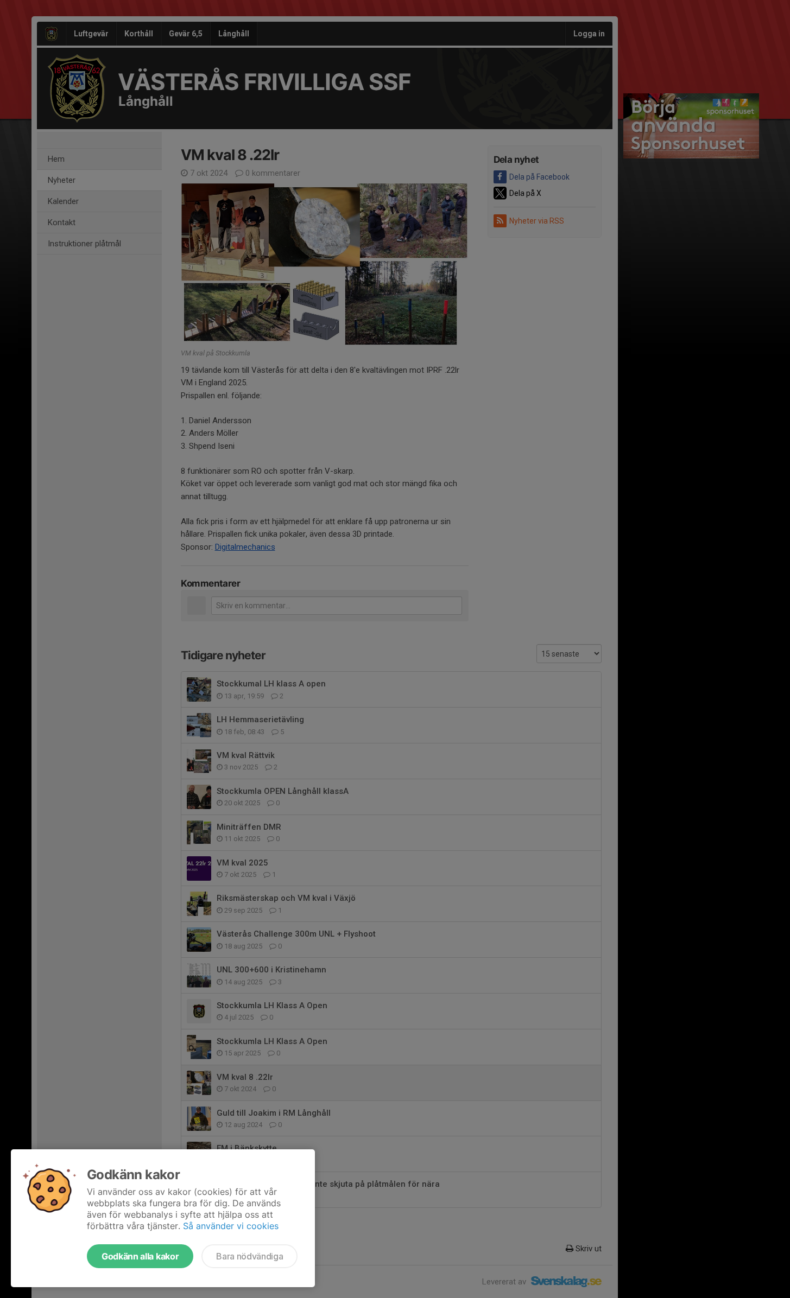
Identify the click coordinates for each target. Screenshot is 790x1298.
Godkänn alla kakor (140, 1256)
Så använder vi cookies (231, 1225)
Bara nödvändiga (249, 1256)
